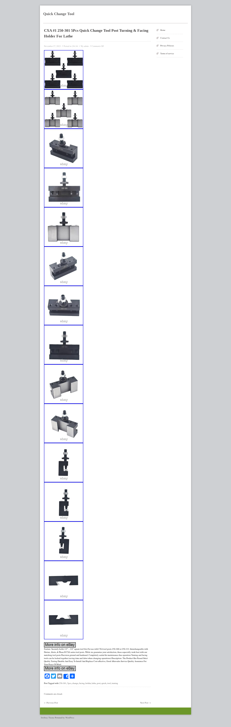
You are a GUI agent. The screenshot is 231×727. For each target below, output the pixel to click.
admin (86, 46)
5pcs (69, 683)
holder (88, 683)
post (99, 683)
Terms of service (167, 53)
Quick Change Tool (58, 14)
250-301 (75, 46)
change (75, 683)
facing (82, 683)
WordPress (69, 717)
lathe (94, 683)
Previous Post (51, 702)
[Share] (66, 676)
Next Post (145, 702)
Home (162, 30)
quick (104, 683)
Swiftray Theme (48, 717)
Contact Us (165, 37)
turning (115, 683)
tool (109, 683)
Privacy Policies (167, 45)
